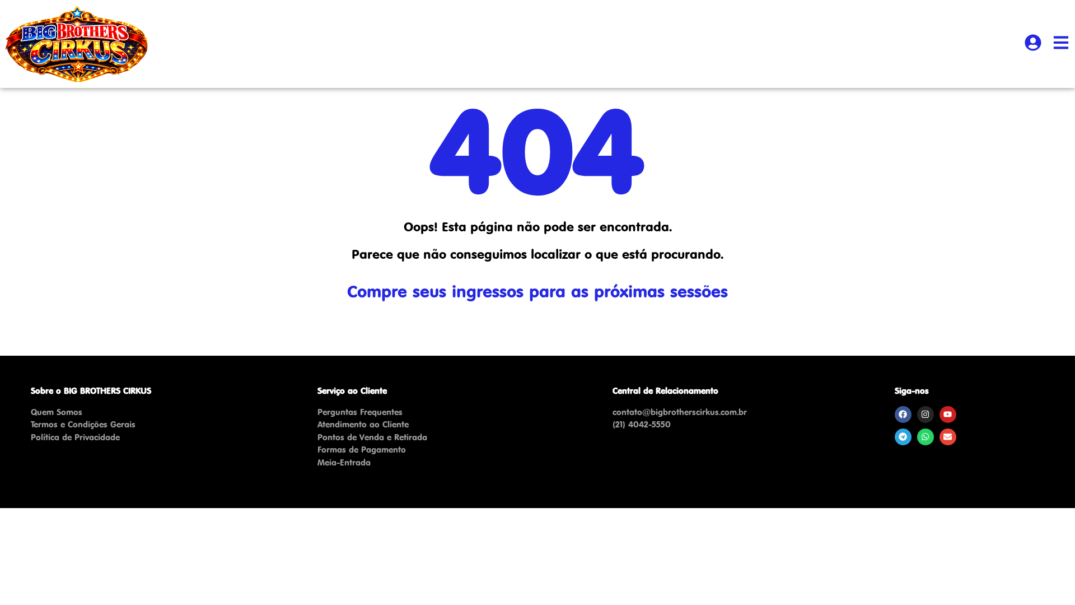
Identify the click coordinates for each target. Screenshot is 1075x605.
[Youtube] (948, 414)
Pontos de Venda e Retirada (372, 437)
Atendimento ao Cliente (363, 424)
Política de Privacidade (75, 437)
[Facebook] (903, 414)
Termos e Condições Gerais (83, 424)
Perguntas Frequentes (360, 412)
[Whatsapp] (925, 437)
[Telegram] (903, 437)
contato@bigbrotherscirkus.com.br (680, 412)
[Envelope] (948, 437)
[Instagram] (925, 414)
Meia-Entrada (344, 462)
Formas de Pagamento (361, 449)
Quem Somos (56, 412)
